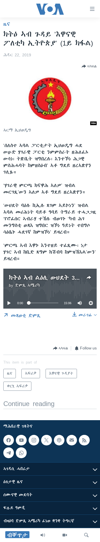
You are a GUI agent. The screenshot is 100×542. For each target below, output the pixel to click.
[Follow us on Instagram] (34, 440)
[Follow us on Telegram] (8, 453)
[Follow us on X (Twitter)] (46, 440)
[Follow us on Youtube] (21, 440)
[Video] (64, 535)
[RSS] (84, 440)
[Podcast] (59, 440)
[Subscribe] (71, 440)
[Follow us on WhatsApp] (21, 453)
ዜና (6, 24)
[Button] (89, 66)
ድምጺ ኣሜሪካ (27, 285)
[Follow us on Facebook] (8, 440)
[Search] (86, 535)
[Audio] (42, 535)
